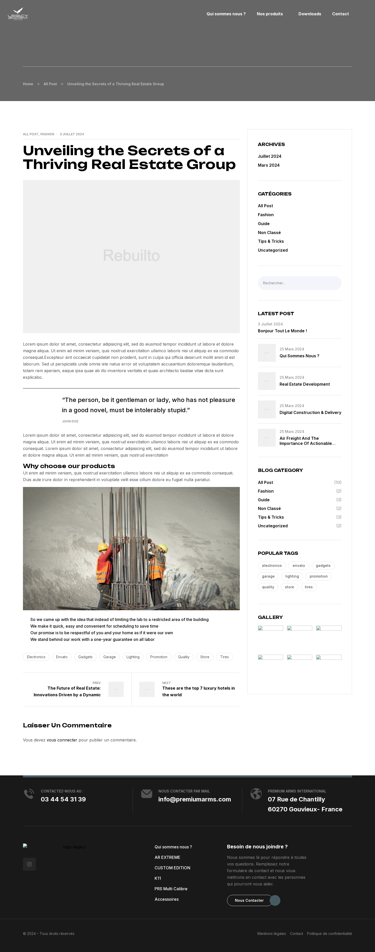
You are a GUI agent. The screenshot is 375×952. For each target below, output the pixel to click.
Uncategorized (273, 250)
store (204, 657)
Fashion (47, 134)
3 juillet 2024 (72, 134)
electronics (36, 657)
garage (109, 657)
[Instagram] (29, 864)
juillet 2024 (269, 156)
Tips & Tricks (271, 241)
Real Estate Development (305, 384)
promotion (158, 657)
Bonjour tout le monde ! (282, 330)
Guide (264, 223)
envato (62, 657)
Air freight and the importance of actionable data (306, 443)
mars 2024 (269, 165)
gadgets (85, 657)
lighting (133, 657)
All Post (31, 134)
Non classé (269, 232)
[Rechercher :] (300, 282)
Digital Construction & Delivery (310, 412)
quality (184, 657)
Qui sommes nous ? (299, 355)
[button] (250, 900)
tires (224, 657)
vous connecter (62, 739)
